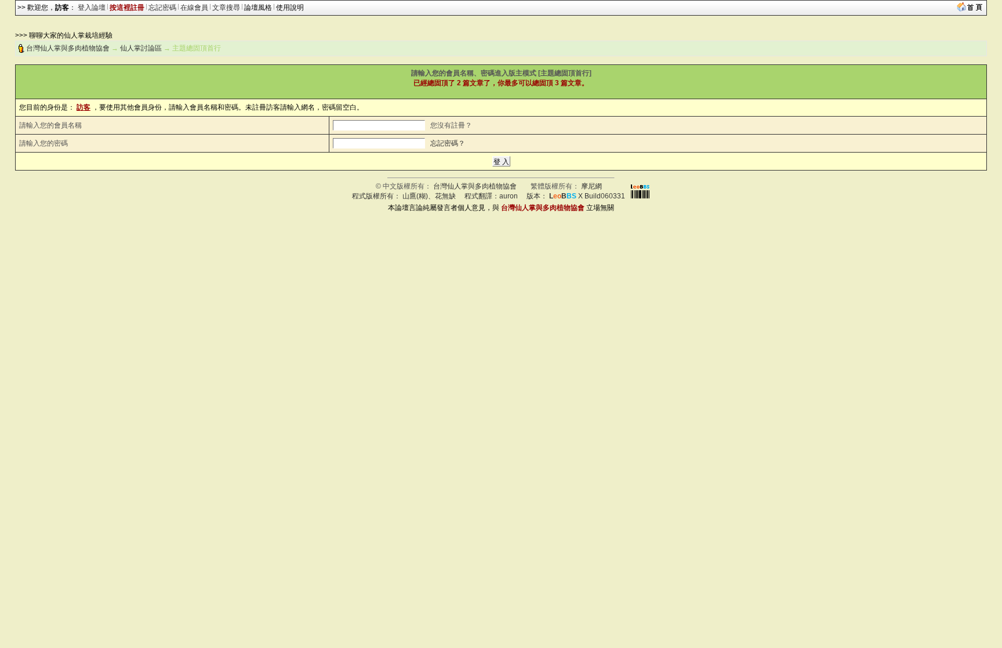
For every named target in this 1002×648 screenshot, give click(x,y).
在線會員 (194, 7)
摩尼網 (591, 186)
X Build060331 (587, 196)
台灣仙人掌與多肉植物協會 (68, 48)
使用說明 (290, 7)
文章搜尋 (226, 7)
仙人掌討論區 (141, 48)
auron (508, 196)
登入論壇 (92, 7)
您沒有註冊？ (451, 125)
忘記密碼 (162, 7)
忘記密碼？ (447, 143)
